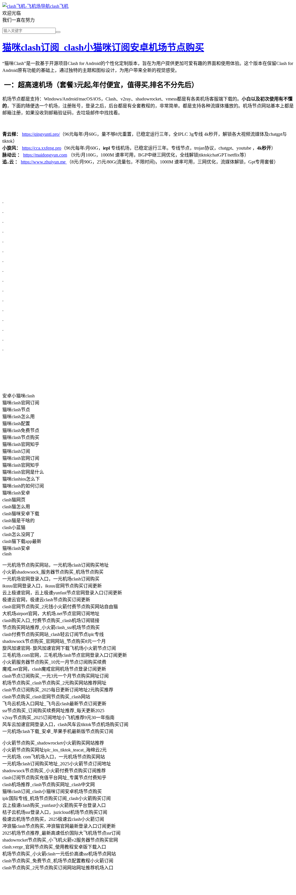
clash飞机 (59, 6)
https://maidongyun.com (45, 154)
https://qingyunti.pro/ (41, 134)
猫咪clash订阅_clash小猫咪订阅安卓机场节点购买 (103, 47)
